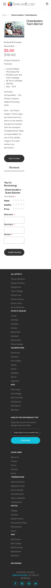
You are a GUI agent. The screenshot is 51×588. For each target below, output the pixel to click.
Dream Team (16, 303)
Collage (14, 511)
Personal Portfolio (19, 523)
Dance (13, 531)
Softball (14, 320)
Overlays (14, 515)
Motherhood (16, 527)
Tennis (14, 316)
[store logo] (21, 4)
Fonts (13, 473)
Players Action (17, 299)
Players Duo (16, 295)
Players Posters (18, 283)
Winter (14, 377)
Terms (13, 465)
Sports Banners (17, 307)
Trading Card (16, 502)
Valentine (15, 381)
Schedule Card (17, 494)
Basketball (15, 332)
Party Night (16, 361)
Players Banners (18, 279)
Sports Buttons (18, 482)
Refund (14, 469)
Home (4, 15)
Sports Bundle (17, 490)
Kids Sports (16, 406)
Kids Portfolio (17, 398)
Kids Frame (16, 389)
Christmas (15, 353)
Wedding (14, 373)
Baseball (14, 336)
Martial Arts (16, 340)
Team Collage (17, 291)
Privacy (14, 461)
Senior (13, 369)
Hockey (14, 328)
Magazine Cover (18, 486)
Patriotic (15, 357)
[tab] (14, 168)
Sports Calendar (18, 498)
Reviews (14, 167)
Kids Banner (16, 402)
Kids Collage (16, 394)
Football (14, 324)
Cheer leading (17, 344)
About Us (15, 457)
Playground (16, 287)
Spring (13, 365)
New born (15, 410)
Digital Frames (17, 519)
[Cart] (47, 4)
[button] (13, 41)
